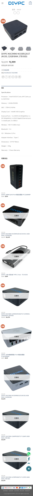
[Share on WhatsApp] (3, 76)
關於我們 (22, 490)
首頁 (13, 9)
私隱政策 (11, 490)
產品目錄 (6, 70)
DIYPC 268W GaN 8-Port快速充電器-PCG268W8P (16, 194)
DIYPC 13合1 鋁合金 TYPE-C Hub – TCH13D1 (14, 274)
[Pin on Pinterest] (16, 76)
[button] (28, 468)
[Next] (28, 30)
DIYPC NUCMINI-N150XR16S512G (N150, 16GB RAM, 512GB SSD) (15, 234)
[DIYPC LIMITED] (16, 3)
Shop (19, 9)
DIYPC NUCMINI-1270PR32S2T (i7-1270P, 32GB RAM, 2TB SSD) (15, 478)
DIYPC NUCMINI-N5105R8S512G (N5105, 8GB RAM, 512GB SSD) (15, 396)
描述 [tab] (2, 88)
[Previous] (4, 30)
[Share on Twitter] (9, 76)
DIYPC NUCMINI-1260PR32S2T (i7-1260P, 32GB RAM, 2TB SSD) (15, 437)
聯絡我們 (27, 490)
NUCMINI (15, 73)
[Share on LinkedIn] (19, 76)
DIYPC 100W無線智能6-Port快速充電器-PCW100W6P (13, 355)
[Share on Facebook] (6, 76)
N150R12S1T (8, 73)
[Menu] (2, 3)
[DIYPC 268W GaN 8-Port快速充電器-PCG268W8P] (16, 176)
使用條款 (5, 490)
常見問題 (16, 490)
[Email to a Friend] (12, 76)
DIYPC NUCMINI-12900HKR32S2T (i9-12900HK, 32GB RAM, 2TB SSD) (15, 314)
